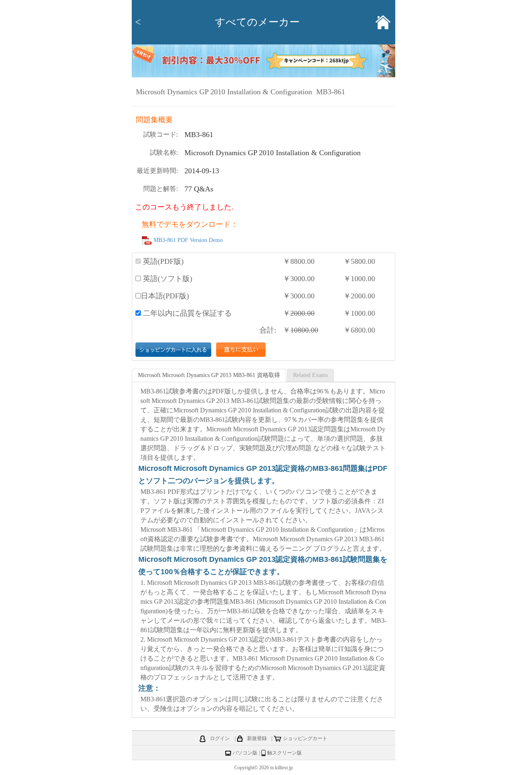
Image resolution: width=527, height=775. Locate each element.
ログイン (220, 738)
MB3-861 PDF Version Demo (188, 240)
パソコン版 (245, 753)
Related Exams (310, 375)
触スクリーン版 (284, 753)
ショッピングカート (305, 738)
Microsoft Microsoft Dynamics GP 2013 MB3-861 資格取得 (209, 375)
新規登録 (257, 738)
